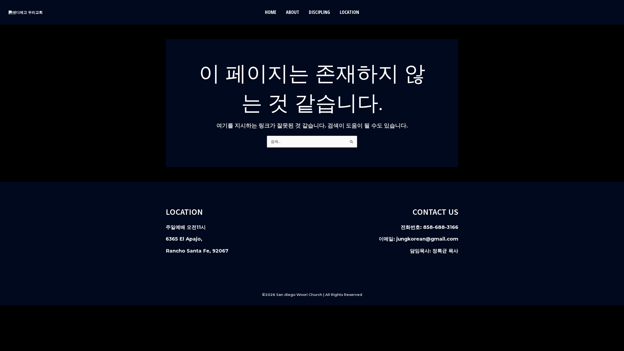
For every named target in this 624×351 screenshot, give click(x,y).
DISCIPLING (319, 12)
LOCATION (349, 12)
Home (270, 12)
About (292, 12)
